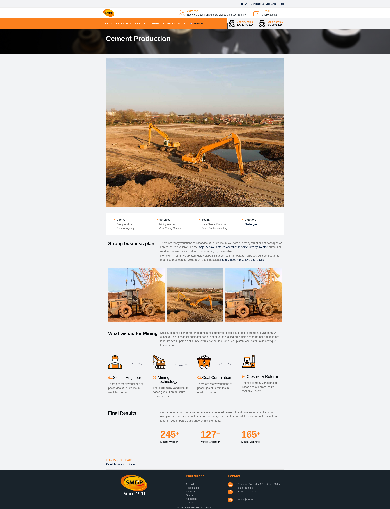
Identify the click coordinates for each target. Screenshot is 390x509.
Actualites (169, 23)
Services (140, 23)
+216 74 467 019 (247, 491)
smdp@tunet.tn (246, 499)
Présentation (123, 23)
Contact (182, 23)
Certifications (257, 3)
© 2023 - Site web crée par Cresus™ (195, 507)
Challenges (251, 224)
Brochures (271, 3)
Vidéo (281, 3)
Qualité (155, 23)
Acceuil (109, 23)
